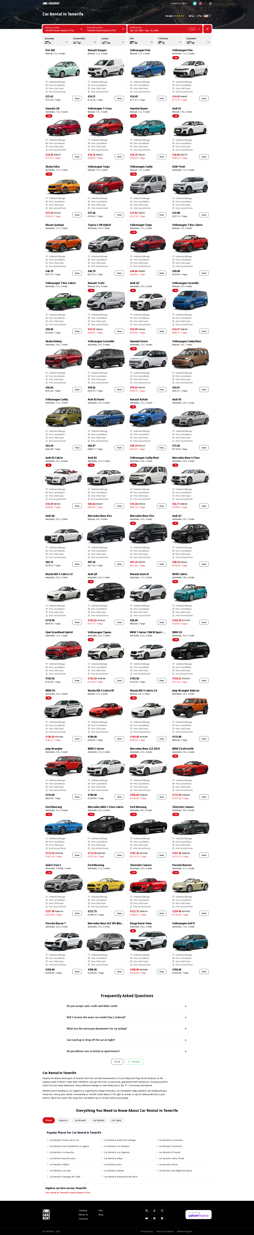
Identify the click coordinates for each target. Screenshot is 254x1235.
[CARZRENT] (53, 3)
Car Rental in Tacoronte (170, 1146)
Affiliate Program (184, 1231)
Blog (101, 1214)
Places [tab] (49, 1120)
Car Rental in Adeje (113, 1158)
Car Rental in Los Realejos (116, 1146)
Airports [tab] (63, 1120)
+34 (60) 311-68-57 (179, 3)
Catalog (83, 1210)
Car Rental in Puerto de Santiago (120, 1140)
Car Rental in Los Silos (60, 1170)
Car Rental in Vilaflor (59, 1164)
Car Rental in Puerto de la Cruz (64, 1140)
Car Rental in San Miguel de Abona (175, 1170)
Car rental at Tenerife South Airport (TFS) (68, 1192)
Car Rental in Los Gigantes (117, 1152)
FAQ (101, 1210)
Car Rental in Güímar (114, 1170)
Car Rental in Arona (168, 1164)
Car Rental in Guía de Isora (62, 1158)
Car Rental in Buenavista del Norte (121, 1176)
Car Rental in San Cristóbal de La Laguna (69, 1146)
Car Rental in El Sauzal (169, 1152)
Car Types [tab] (116, 1120)
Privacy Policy (147, 1231)
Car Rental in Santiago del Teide (65, 1176)
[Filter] (207, 29)
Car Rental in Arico (113, 1164)
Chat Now (136, 1061)
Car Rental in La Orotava (171, 1140)
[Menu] (210, 3)
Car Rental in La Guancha (62, 1152)
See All (117, 1061)
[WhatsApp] (195, 3)
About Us (83, 1214)
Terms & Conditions (165, 1231)
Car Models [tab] (98, 1120)
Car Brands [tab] (80, 1120)
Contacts (83, 1219)
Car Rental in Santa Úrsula (171, 1158)
